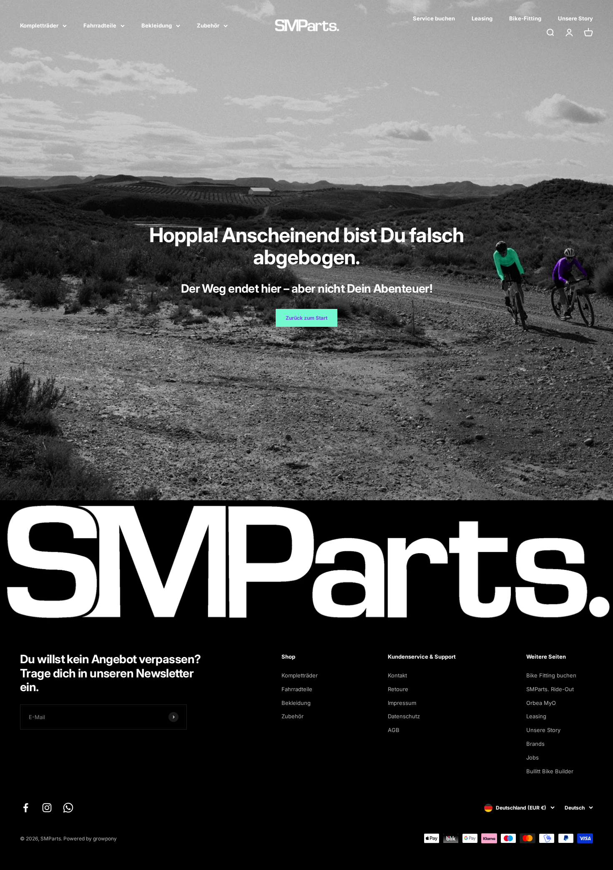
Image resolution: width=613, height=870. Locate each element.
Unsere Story (575, 18)
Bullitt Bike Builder (549, 771)
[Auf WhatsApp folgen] (68, 807)
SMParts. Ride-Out (550, 689)
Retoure (398, 689)
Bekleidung (156, 25)
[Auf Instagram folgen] (47, 807)
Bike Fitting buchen (551, 675)
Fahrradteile (99, 25)
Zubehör (208, 25)
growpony (105, 838)
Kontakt (397, 675)
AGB (393, 730)
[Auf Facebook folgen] (25, 807)
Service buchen (434, 18)
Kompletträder (39, 25)
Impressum (402, 703)
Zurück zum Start (306, 318)
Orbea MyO (541, 703)
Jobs (532, 757)
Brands (535, 743)
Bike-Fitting (525, 18)
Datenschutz (404, 716)
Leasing (482, 18)
